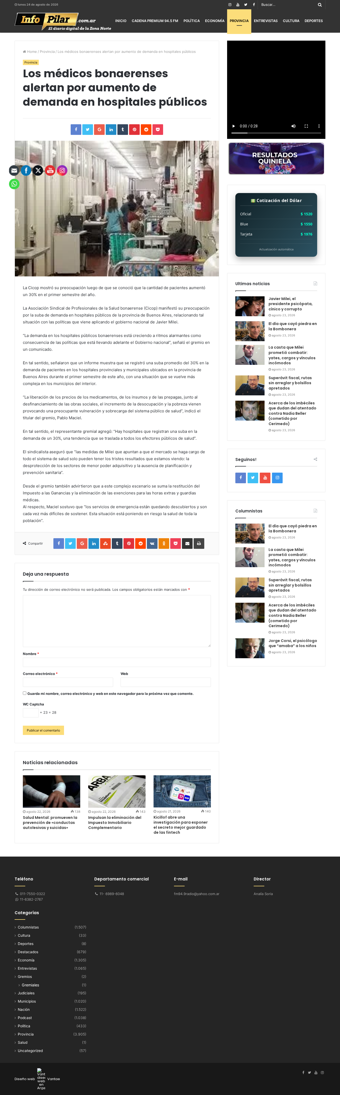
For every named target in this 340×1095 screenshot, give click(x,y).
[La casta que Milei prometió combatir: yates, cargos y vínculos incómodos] (250, 355)
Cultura (291, 21)
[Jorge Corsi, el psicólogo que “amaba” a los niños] (250, 648)
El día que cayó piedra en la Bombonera (293, 326)
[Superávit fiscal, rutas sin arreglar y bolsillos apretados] (250, 385)
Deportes (314, 21)
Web (124, 673)
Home (31, 51)
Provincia (239, 21)
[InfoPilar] (63, 22)
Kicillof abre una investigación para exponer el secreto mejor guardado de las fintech (181, 825)
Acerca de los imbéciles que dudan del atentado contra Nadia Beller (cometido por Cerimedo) (292, 413)
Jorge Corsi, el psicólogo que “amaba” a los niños (293, 643)
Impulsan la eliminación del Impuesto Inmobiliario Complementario (114, 822)
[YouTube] (238, 4)
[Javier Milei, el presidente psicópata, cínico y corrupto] (250, 306)
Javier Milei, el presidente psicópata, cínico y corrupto (291, 304)
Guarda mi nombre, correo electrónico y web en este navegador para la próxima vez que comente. (110, 693)
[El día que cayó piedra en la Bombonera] (250, 331)
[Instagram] (230, 4)
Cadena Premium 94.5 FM (155, 21)
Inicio (120, 21)
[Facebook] (254, 4)
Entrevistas (266, 21)
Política (192, 21)
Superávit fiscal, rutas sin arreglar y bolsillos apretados (290, 383)
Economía (214, 21)
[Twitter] (246, 4)
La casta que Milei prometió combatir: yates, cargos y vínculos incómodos (292, 355)
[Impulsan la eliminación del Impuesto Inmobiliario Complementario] (117, 791)
